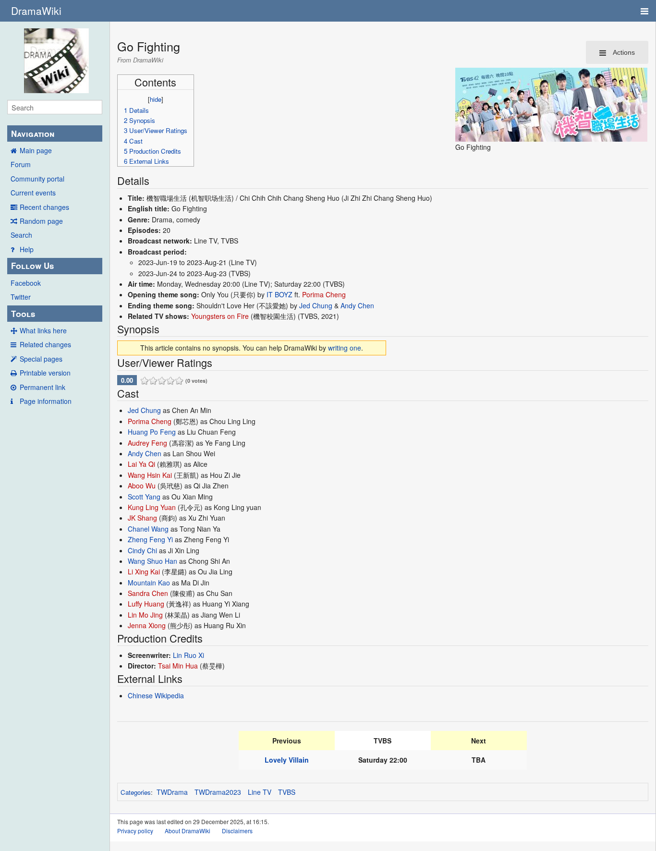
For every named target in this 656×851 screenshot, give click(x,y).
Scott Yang (144, 496)
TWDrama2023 (217, 792)
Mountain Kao (149, 582)
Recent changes (44, 207)
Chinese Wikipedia (156, 695)
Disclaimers (237, 831)
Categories (136, 792)
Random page (41, 221)
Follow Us (32, 265)
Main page (36, 150)
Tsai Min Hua (178, 665)
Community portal (37, 178)
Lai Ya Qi (141, 464)
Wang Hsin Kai (150, 475)
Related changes (45, 344)
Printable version (45, 372)
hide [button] (155, 99)
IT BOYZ (279, 294)
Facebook (26, 283)
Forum (21, 164)
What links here (43, 330)
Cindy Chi (142, 550)
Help (27, 249)
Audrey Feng (147, 443)
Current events (33, 192)
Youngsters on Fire (220, 316)
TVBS (286, 792)
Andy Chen (357, 305)
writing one (344, 348)
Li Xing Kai (144, 571)
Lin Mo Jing (145, 615)
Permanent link (42, 387)
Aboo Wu (142, 485)
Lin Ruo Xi (188, 655)
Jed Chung (315, 305)
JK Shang (142, 518)
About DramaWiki (187, 831)
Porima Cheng (324, 294)
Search (21, 235)
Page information (46, 401)
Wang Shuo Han (152, 561)
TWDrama (172, 792)
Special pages (41, 359)
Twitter (21, 297)
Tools (23, 313)
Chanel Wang (148, 529)
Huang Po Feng (152, 432)
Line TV (259, 792)
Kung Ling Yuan (152, 507)
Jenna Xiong (147, 625)
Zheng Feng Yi (150, 539)
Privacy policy (135, 831)
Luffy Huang (146, 603)
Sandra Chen (148, 593)
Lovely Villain (287, 760)
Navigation (32, 133)
